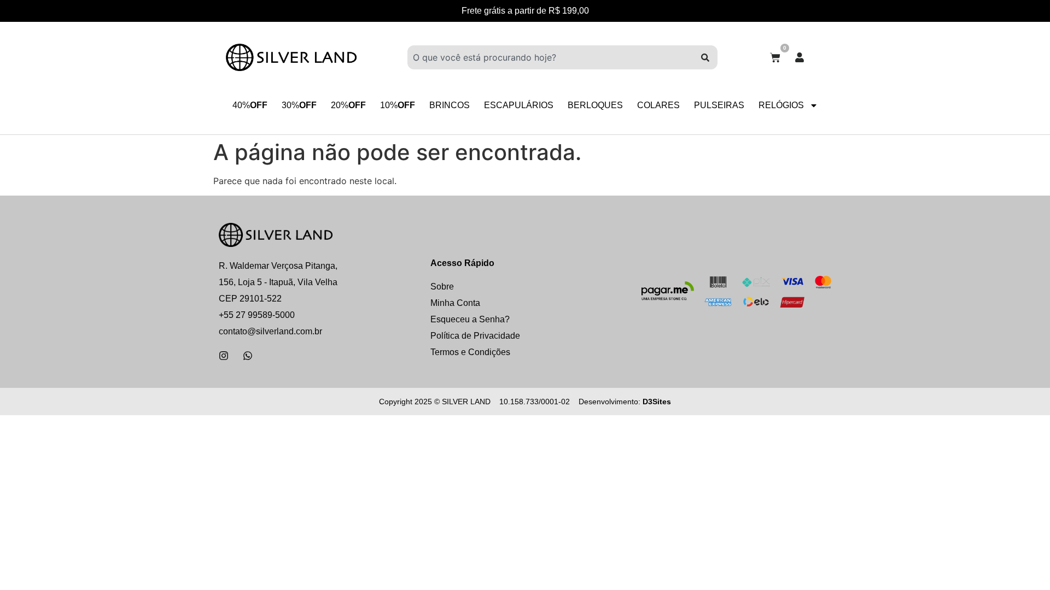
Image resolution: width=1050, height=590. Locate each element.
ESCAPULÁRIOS (518, 105)
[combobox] (550, 57)
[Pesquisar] (705, 57)
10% (397, 105)
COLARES (658, 105)
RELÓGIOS (781, 105)
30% (299, 105)
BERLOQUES (595, 105)
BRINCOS (449, 105)
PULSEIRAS (719, 105)
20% (348, 105)
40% (249, 105)
